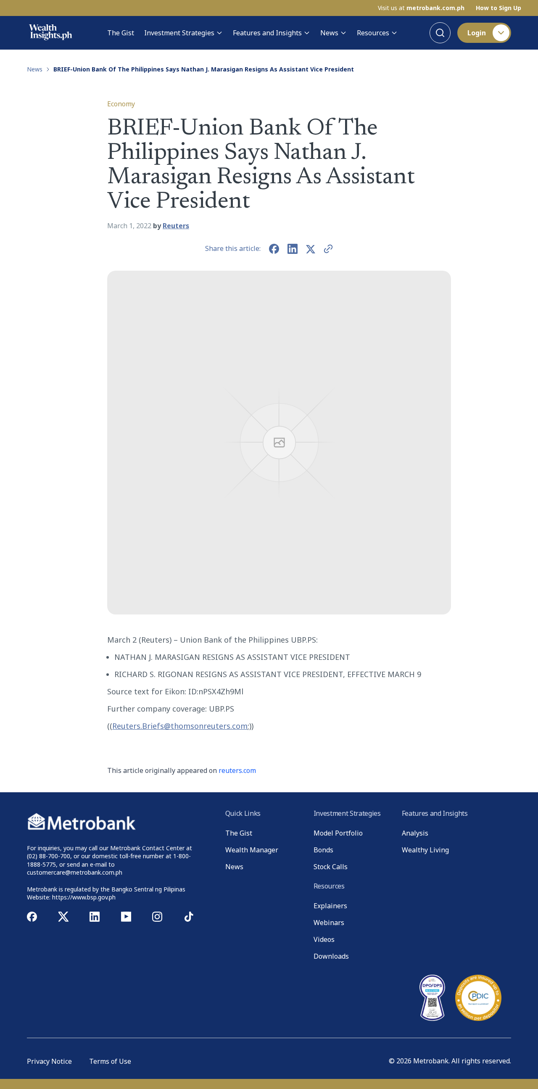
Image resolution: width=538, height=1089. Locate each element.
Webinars (329, 922)
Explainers (330, 905)
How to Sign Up (498, 8)
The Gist (120, 32)
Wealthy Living (425, 849)
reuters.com (237, 770)
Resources (373, 32)
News (329, 32)
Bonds (323, 849)
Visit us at (421, 8)
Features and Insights (267, 32)
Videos (324, 939)
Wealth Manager (251, 849)
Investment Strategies (179, 32)
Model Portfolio (338, 833)
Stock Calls (331, 866)
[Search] (440, 32)
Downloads (331, 956)
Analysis (415, 833)
